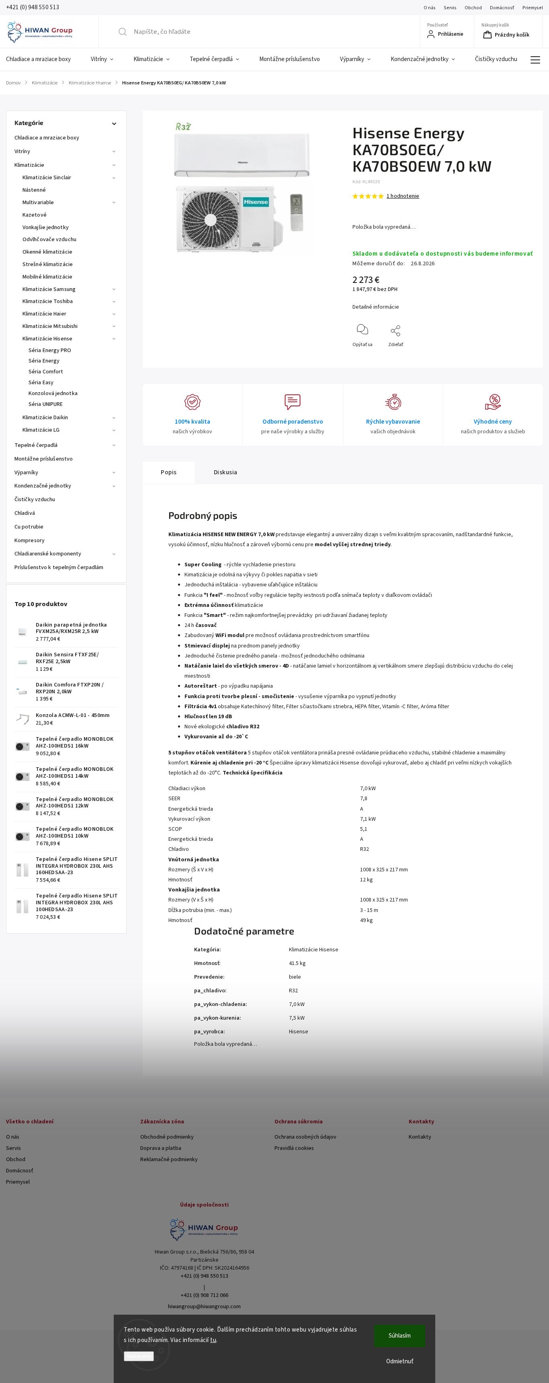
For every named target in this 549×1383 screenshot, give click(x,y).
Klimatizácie (29, 165)
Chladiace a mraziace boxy (47, 138)
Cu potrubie (28, 527)
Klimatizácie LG (41, 430)
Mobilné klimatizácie (47, 277)
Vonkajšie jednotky (46, 227)
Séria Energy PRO (50, 350)
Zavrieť (519, 357)
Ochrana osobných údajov (305, 1137)
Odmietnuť (400, 1361)
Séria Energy (44, 361)
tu (213, 1340)
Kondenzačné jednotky (42, 486)
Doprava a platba (160, 1148)
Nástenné (34, 190)
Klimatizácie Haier (44, 314)
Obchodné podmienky (167, 1137)
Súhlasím (400, 1336)
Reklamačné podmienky (169, 1160)
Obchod (473, 7)
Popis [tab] (169, 472)
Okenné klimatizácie (47, 252)
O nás (430, 7)
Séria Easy (41, 383)
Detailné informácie (375, 307)
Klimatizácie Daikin (45, 418)
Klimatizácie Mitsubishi (50, 326)
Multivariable (38, 203)
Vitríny (22, 152)
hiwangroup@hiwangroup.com (204, 1307)
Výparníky (26, 473)
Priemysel (532, 7)
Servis (450, 7)
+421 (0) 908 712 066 (204, 1295)
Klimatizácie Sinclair (47, 178)
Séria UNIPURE (46, 404)
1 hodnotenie (403, 196)
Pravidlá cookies (294, 1148)
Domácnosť (502, 7)
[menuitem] (43, 59)
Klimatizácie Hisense (47, 339)
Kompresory (29, 541)
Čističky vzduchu (34, 500)
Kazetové (35, 215)
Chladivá (24, 513)
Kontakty (420, 1137)
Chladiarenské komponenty (47, 554)
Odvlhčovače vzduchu (49, 240)
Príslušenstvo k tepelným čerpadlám (58, 567)
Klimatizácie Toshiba (48, 301)
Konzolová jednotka (53, 393)
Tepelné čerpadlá (36, 445)
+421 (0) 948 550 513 (204, 1276)
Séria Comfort (46, 372)
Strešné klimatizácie (48, 264)
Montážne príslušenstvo (43, 459)
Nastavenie (139, 1356)
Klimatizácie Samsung (49, 289)
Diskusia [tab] (226, 472)
